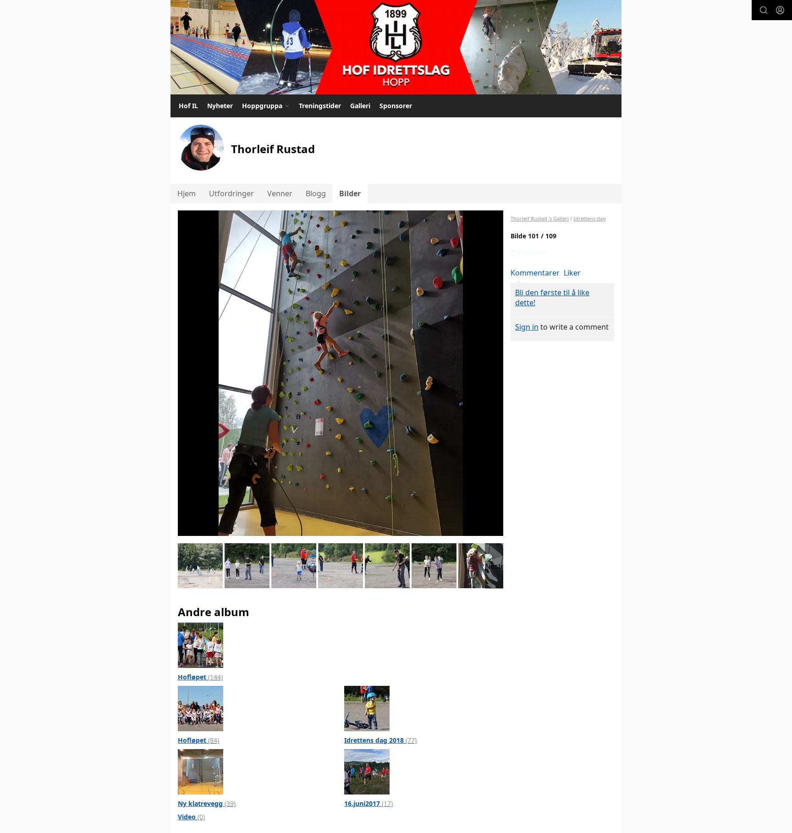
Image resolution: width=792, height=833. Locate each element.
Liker (572, 273)
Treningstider (320, 105)
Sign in (527, 327)
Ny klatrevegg (207, 803)
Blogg (316, 193)
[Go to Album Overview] (200, 645)
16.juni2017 (368, 803)
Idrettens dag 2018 (380, 740)
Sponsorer (396, 105)
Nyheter (220, 105)
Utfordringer (231, 193)
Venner (279, 193)
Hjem (186, 193)
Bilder (350, 193)
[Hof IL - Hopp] (396, 47)
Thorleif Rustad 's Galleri (540, 218)
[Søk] (763, 10)
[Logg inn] (780, 10)
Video (191, 816)
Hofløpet (200, 677)
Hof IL (188, 105)
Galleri (360, 105)
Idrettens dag (589, 218)
